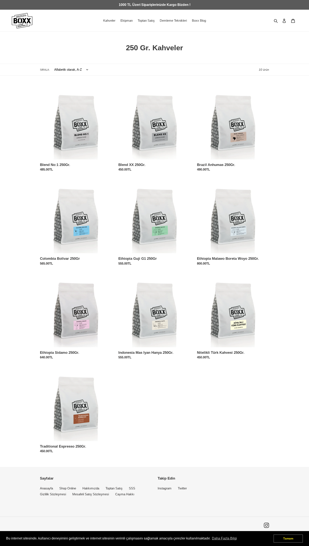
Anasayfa (46, 488)
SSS (132, 488)
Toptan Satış (114, 488)
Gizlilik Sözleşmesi (53, 494)
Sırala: (45, 69)
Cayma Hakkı (124, 494)
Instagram (165, 488)
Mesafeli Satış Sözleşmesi (90, 494)
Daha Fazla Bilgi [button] (224, 538)
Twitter (182, 488)
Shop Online (67, 488)
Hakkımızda (90, 488)
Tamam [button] (288, 538)
